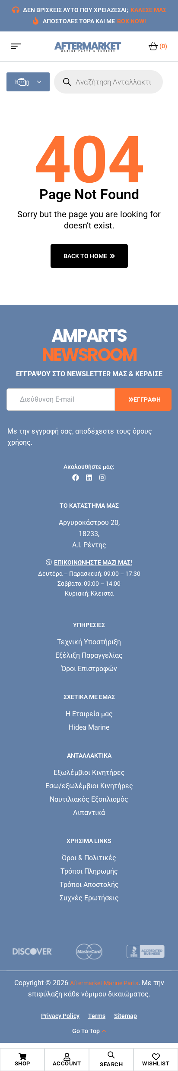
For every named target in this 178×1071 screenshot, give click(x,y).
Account (67, 1063)
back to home (85, 256)
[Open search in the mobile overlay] (108, 82)
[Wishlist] (156, 1057)
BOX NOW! (131, 21)
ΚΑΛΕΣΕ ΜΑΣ (148, 9)
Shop (22, 1063)
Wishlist (155, 1063)
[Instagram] (102, 477)
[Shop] (22, 1057)
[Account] (67, 1057)
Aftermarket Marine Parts (104, 983)
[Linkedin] (89, 477)
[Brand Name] (32, 951)
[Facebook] (75, 477)
